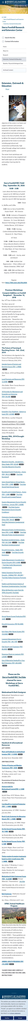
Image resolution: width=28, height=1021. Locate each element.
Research (5, 55)
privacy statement (15, 1013)
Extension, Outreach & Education (12, 59)
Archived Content (8, 70)
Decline (7, 1018)
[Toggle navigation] (3, 2)
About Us (5, 51)
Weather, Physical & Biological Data (13, 63)
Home (4, 46)
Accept (20, 1018)
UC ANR (4, 17)
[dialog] (14, 1010)
